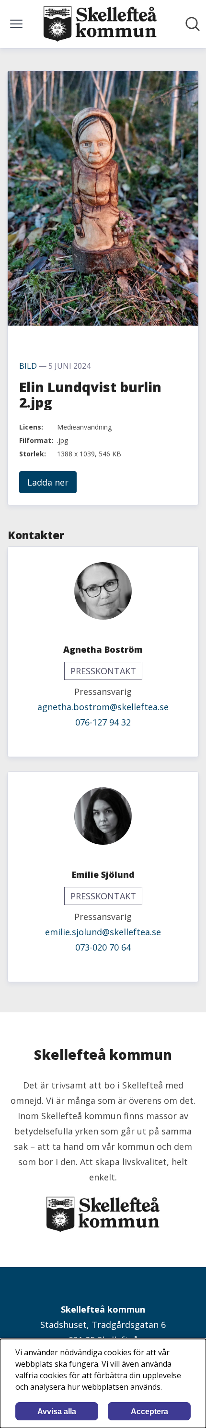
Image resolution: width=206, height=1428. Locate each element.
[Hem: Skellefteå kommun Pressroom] (100, 24)
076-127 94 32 (103, 722)
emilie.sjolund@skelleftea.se (103, 932)
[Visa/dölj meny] (16, 24)
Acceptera (149, 1411)
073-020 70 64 (103, 947)
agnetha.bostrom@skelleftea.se (103, 707)
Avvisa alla (56, 1411)
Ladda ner (48, 482)
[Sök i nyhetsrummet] (192, 24)
